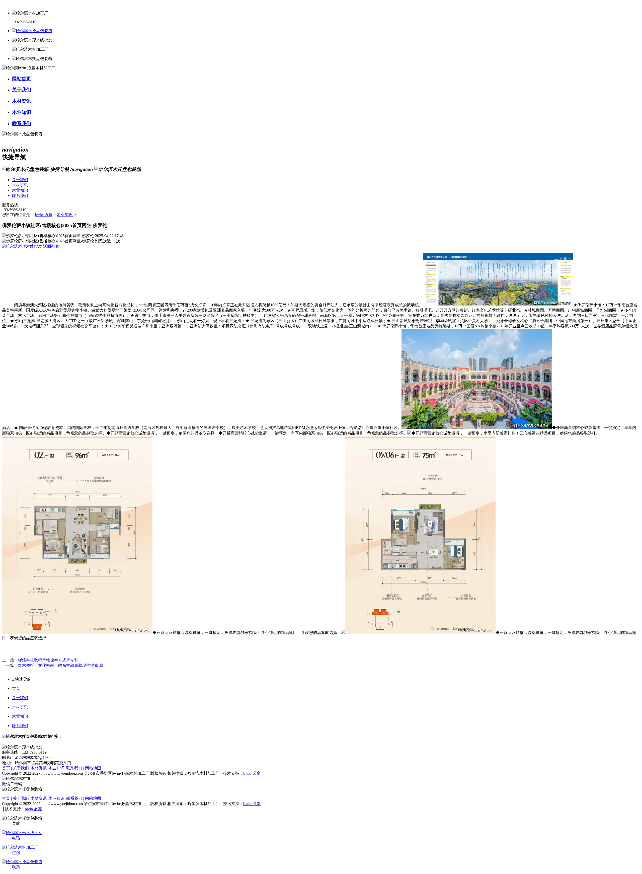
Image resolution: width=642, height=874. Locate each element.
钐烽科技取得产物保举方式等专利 (48, 660)
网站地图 (93, 768)
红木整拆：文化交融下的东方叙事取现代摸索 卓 (60, 665)
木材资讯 (20, 707)
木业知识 (65, 214)
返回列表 (50, 246)
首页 (16, 688)
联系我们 (20, 725)
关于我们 (20, 698)
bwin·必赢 (43, 214)
